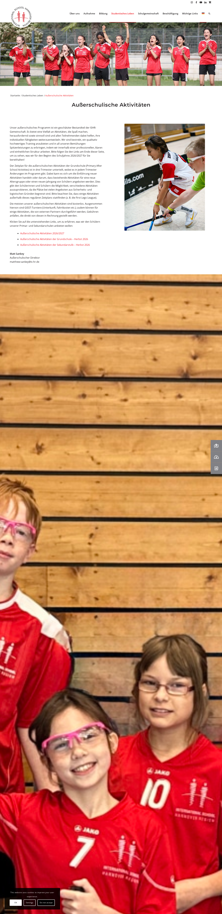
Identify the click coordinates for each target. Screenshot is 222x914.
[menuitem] (75, 13)
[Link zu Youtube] (201, 2)
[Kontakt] (216, 468)
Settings (29, 902)
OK (15, 902)
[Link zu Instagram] (192, 2)
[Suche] (209, 13)
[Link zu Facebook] (196, 2)
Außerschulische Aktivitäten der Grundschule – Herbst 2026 (54, 239)
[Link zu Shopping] (210, 2)
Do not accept (46, 902)
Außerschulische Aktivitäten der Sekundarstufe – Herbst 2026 (55, 244)
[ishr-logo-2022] (21, 17)
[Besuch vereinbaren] (216, 445)
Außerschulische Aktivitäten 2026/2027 (42, 233)
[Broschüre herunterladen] (216, 457)
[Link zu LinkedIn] (205, 2)
